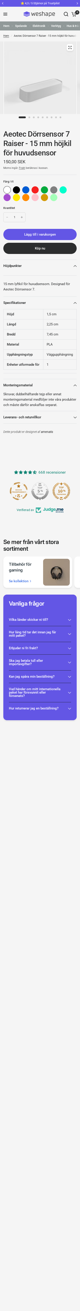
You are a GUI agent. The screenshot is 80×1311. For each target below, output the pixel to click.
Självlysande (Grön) (53, 197)
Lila (7, 197)
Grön (44, 189)
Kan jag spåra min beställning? (31, 677)
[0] (73, 14)
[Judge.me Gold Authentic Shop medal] (40, 491)
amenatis (47, 432)
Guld (44, 197)
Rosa (35, 197)
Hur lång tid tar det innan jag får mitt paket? (32, 634)
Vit (7, 189)
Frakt (22, 168)
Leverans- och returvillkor (22, 417)
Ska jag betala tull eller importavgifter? (26, 662)
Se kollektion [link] (18, 581)
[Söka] (66, 14)
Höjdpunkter (12, 266)
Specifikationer (14, 303)
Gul (16, 197)
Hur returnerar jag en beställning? (33, 708)
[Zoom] (70, 47)
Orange (25, 197)
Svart (16, 189)
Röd (35, 189)
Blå (25, 189)
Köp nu (40, 248)
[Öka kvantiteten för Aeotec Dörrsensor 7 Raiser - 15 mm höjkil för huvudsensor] (21, 217)
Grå (53, 189)
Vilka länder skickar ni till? (28, 620)
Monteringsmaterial (18, 385)
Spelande (21, 26)
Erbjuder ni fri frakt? (23, 648)
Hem (6, 26)
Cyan (63, 189)
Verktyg (56, 26)
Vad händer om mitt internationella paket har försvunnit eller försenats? (34, 692)
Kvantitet (9, 208)
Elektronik (39, 26)
